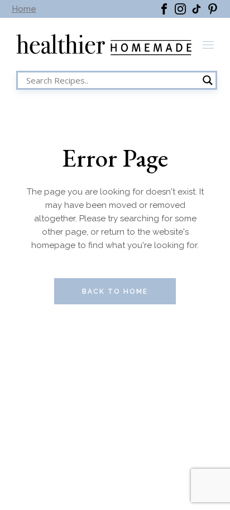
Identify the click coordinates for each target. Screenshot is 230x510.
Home (24, 9)
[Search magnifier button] (207, 80)
